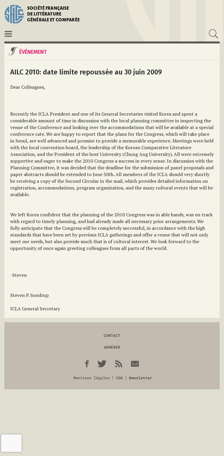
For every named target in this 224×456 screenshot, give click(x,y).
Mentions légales (92, 377)
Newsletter (140, 377)
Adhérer (112, 347)
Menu (8, 34)
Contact (112, 335)
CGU (119, 377)
